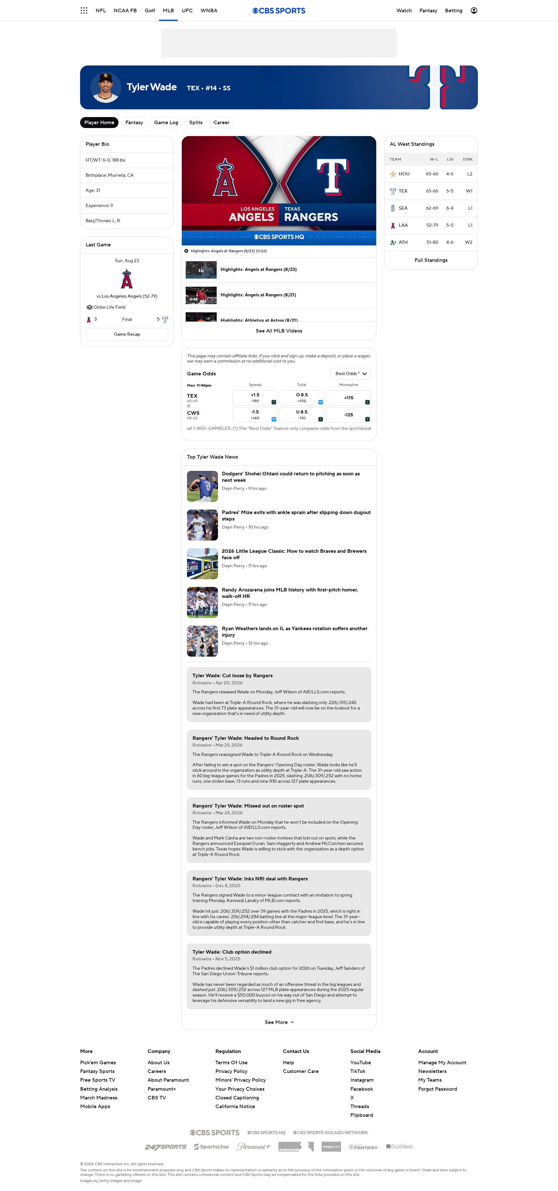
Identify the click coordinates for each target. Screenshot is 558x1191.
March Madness (98, 1098)
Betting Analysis (99, 1089)
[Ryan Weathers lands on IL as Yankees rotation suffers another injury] (202, 641)
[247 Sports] (166, 1145)
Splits (195, 122)
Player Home (99, 122)
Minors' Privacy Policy (240, 1080)
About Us (159, 1062)
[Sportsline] (211, 1146)
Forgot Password (437, 1089)
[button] (84, 10)
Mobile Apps (95, 1106)
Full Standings (431, 260)
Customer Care (301, 1071)
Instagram (362, 1080)
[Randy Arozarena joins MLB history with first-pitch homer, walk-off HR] (202, 602)
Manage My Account (442, 1062)
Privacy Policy (231, 1071)
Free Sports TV (97, 1080)
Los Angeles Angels (122, 296)
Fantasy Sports (97, 1071)
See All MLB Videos (279, 331)
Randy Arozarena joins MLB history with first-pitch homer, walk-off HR (290, 593)
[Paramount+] (254, 1145)
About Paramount (168, 1080)
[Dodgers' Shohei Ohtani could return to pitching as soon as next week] (202, 486)
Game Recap (127, 334)
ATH (403, 242)
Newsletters (432, 1071)
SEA (403, 208)
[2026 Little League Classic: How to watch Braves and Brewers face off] (202, 563)
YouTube (360, 1062)
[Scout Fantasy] (363, 1146)
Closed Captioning (237, 1098)
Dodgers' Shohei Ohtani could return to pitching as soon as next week (291, 477)
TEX (403, 191)
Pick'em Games (98, 1062)
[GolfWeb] (399, 1147)
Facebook (361, 1089)
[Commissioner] (296, 1144)
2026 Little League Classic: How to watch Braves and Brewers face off (294, 554)
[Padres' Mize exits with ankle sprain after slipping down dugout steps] (202, 525)
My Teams (430, 1080)
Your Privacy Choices (239, 1089)
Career (221, 122)
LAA (403, 225)
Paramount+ (162, 1089)
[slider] (279, 227)
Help (288, 1062)
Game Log (166, 122)
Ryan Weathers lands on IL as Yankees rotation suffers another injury (294, 631)
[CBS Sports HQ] (266, 1132)
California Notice (235, 1106)
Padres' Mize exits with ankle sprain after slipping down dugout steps (296, 515)
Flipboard (361, 1115)
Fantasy (134, 122)
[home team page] (127, 278)
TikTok (357, 1071)
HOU (404, 174)
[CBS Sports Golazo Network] (330, 1132)
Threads (359, 1106)
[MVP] (331, 1144)
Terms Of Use (231, 1062)
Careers (157, 1071)
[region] (279, 190)
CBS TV (157, 1098)
